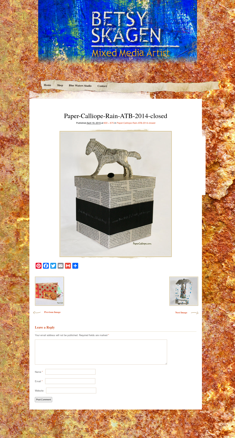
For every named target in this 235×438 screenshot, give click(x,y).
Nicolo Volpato (82, 432)
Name (39, 372)
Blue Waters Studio (80, 85)
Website (39, 390)
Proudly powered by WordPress (43, 432)
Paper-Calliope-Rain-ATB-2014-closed (136, 122)
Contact (102, 86)
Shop (60, 85)
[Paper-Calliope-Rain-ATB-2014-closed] (115, 193)
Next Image (181, 312)
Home (47, 85)
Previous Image (52, 312)
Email (39, 381)
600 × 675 (109, 122)
